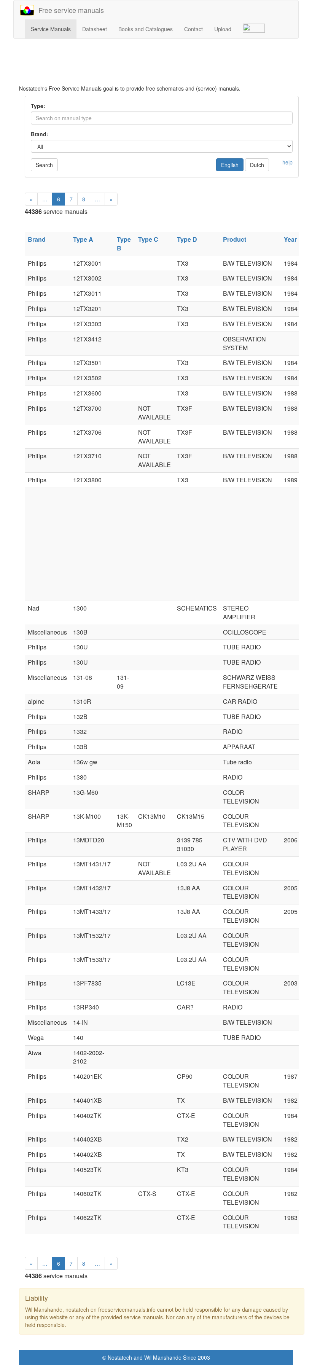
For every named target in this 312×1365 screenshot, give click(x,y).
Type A (83, 239)
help (287, 162)
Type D (187, 239)
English (230, 165)
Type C (148, 239)
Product (234, 239)
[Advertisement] (162, 65)
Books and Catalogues (145, 29)
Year (290, 239)
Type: (38, 106)
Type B (124, 243)
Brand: (39, 134)
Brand (37, 239)
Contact (193, 29)
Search (44, 165)
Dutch (257, 165)
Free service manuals (69, 10)
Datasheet (94, 29)
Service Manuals (51, 29)
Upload (222, 29)
